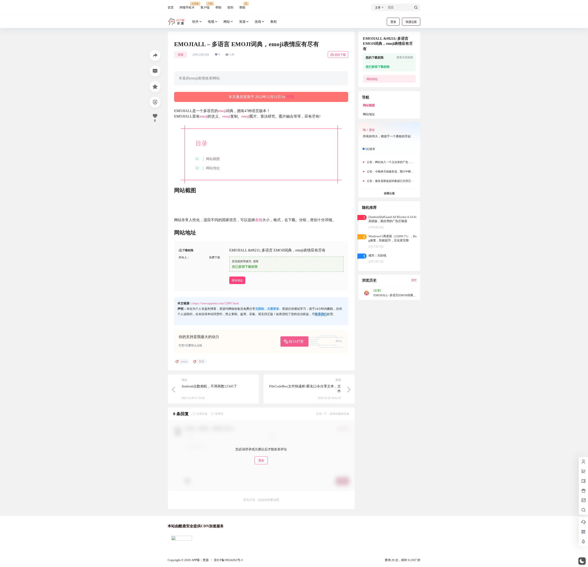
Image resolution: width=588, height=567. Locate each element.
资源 (242, 21)
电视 (211, 21)
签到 (230, 7)
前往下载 (340, 54)
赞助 (242, 5)
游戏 (258, 21)
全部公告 (389, 193)
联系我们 (321, 314)
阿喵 (290, 97)
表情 (258, 220)
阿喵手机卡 (187, 5)
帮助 (218, 7)
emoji (222, 111)
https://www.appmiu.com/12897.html (215, 303)
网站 (226, 21)
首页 (171, 7)
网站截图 (213, 159)
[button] (582, 561)
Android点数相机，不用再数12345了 (209, 386)
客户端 (205, 5)
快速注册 (411, 22)
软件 (195, 21)
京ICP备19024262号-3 (228, 560)
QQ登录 (370, 149)
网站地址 (213, 168)
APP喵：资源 (200, 560)
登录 (393, 22)
